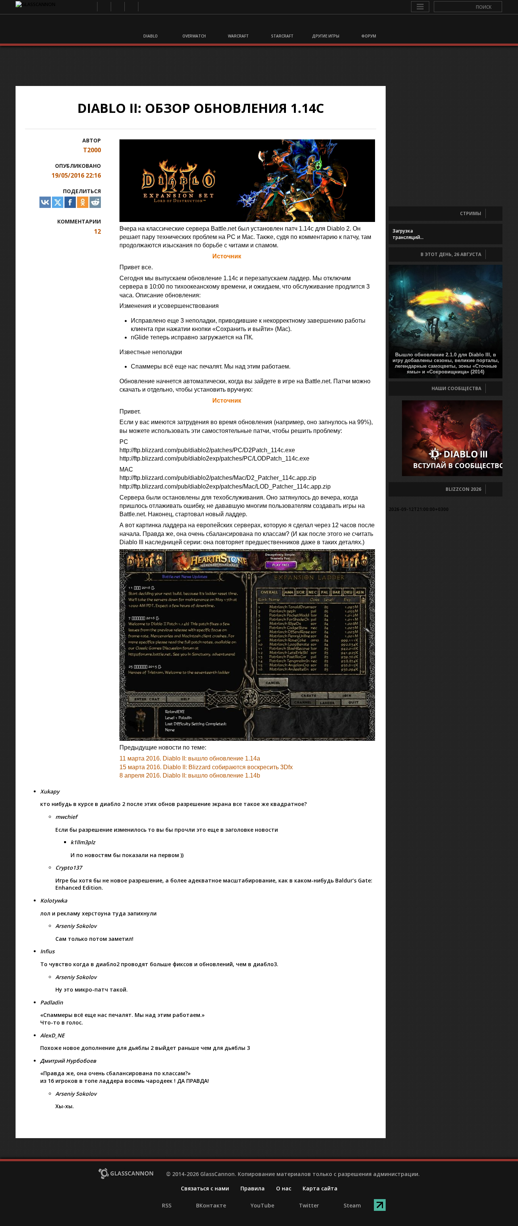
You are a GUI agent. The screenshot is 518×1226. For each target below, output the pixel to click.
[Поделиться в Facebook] (70, 202)
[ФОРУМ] (368, 25)
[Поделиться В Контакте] (45, 202)
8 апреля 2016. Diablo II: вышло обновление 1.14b (189, 775)
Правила (252, 1188)
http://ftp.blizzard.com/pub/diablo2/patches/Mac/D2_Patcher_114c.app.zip (217, 478)
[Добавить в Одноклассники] (82, 202)
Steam (144, 6)
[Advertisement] (259, 66)
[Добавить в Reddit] (95, 202)
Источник (226, 256)
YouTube (117, 6)
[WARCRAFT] (237, 25)
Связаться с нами (205, 1188)
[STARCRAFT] (281, 25)
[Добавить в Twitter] (57, 202)
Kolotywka (53, 900)
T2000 (92, 150)
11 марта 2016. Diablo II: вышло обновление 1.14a (189, 758)
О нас (283, 1188)
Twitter (131, 6)
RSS (90, 6)
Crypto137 (68, 867)
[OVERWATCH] (193, 25)
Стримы (470, 213)
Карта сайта (320, 1188)
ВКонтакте (103, 6)
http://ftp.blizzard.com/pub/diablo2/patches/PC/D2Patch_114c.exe (207, 450)
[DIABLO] (150, 25)
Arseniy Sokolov (75, 925)
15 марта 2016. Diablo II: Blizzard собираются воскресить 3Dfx (206, 767)
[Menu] (420, 7)
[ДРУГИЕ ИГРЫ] (324, 25)
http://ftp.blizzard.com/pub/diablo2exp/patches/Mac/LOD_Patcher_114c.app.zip (225, 486)
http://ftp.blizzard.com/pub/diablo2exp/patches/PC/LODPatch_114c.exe (214, 458)
